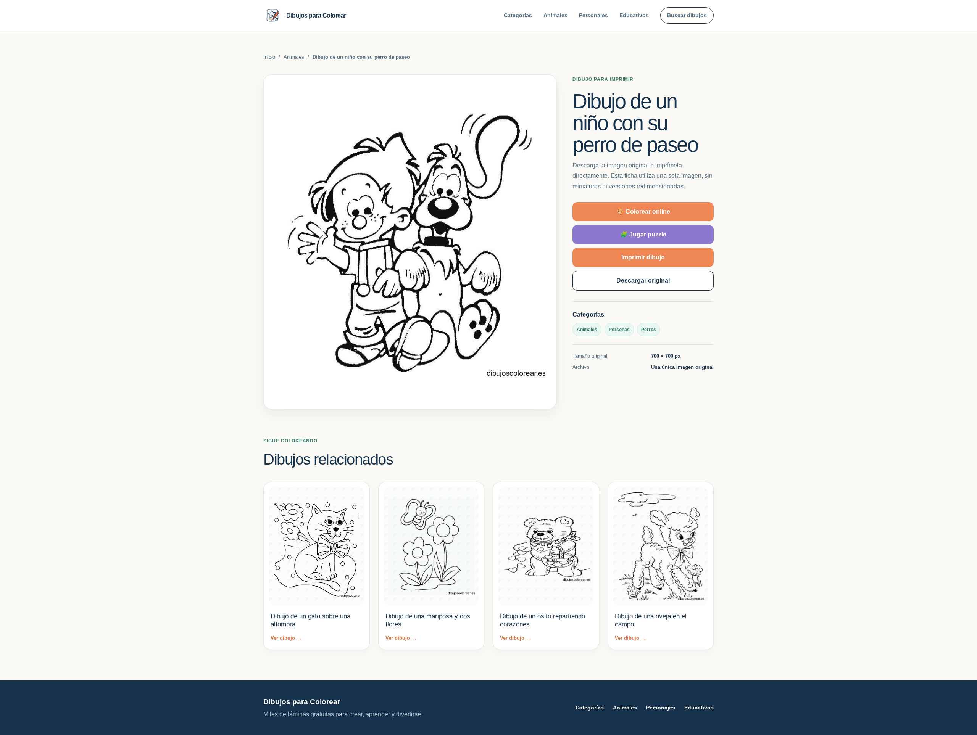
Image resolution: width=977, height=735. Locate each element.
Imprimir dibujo (643, 257)
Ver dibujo (286, 638)
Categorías (518, 15)
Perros (648, 329)
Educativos (634, 15)
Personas (619, 329)
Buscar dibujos (687, 15)
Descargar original (643, 280)
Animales (555, 15)
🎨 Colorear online (643, 211)
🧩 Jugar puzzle (643, 234)
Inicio (269, 57)
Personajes (593, 15)
